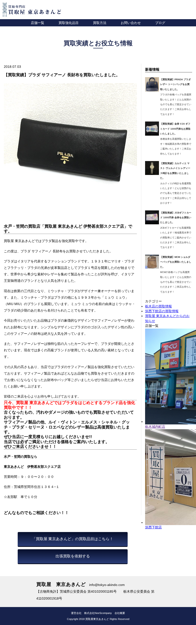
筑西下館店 (153, 527)
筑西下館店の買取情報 (162, 311)
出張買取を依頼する (72, 556)
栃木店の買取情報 (158, 306)
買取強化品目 (69, 23)
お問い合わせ (131, 23)
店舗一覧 (37, 23)
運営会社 (76, 613)
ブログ (160, 23)
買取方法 (99, 23)
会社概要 (119, 613)
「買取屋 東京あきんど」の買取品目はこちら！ (72, 539)
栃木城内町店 (155, 426)
